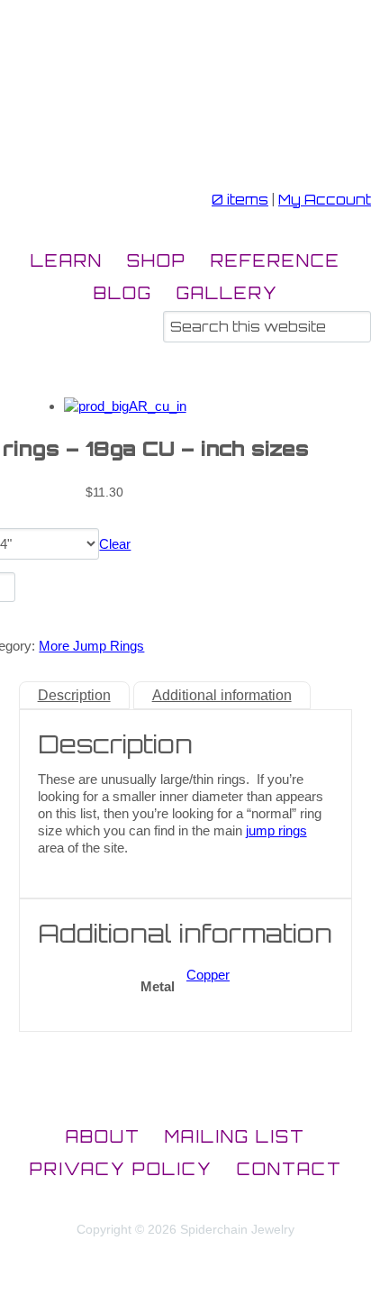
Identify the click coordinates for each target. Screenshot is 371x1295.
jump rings (276, 830)
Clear (115, 544)
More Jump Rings (91, 645)
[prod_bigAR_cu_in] (125, 406)
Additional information (222, 695)
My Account (324, 199)
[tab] (74, 695)
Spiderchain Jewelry (102, 117)
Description (74, 695)
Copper (208, 974)
